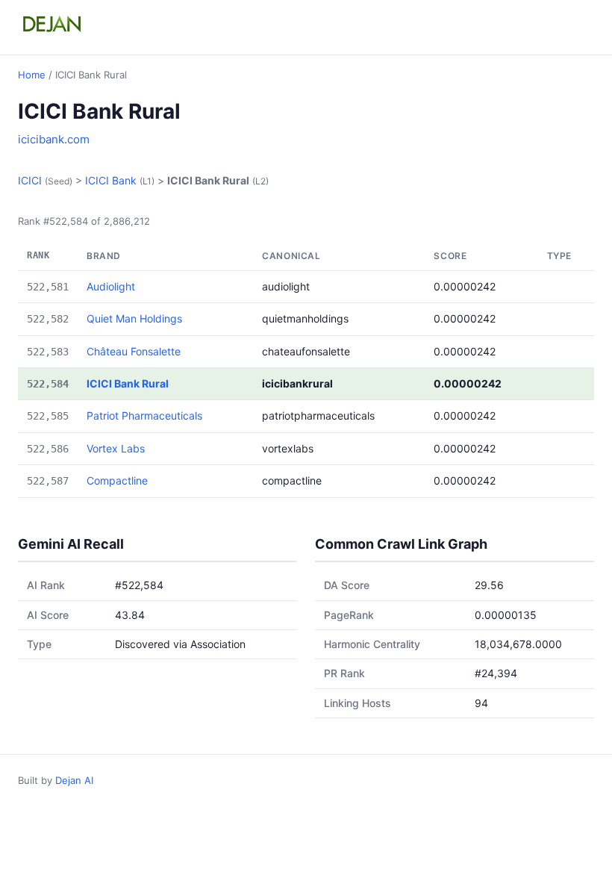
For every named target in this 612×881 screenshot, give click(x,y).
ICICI (30, 180)
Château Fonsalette (134, 351)
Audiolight (111, 286)
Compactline (117, 480)
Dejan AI (74, 780)
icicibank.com (54, 139)
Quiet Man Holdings (134, 318)
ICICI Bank (111, 180)
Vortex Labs (116, 448)
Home (32, 75)
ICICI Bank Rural (128, 383)
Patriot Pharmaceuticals (144, 415)
